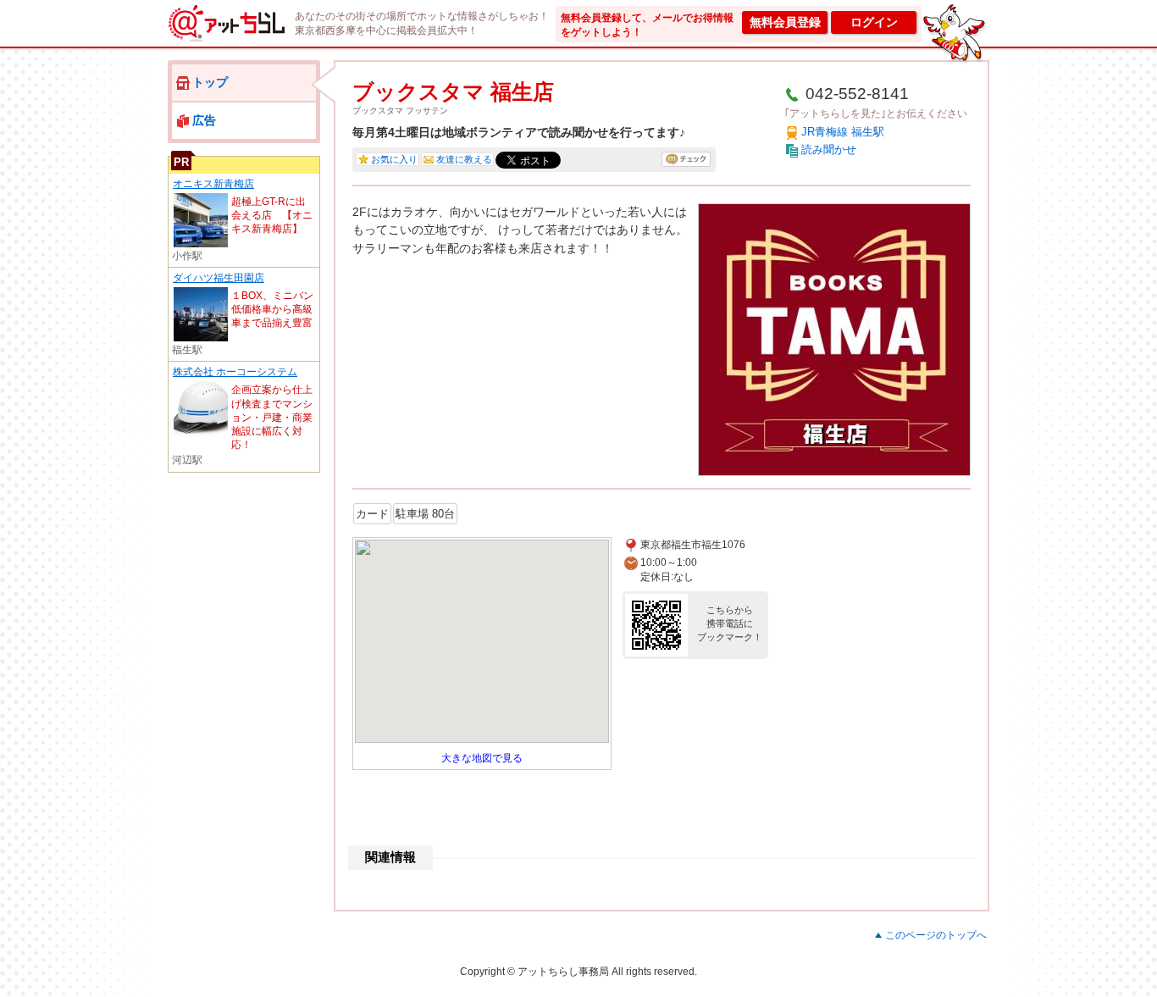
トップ (210, 82)
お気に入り (394, 159)
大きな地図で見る (482, 758)
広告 (204, 120)
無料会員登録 (785, 22)
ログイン (874, 22)
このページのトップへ (936, 935)
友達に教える (464, 159)
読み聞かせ (828, 149)
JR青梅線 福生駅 (842, 131)
